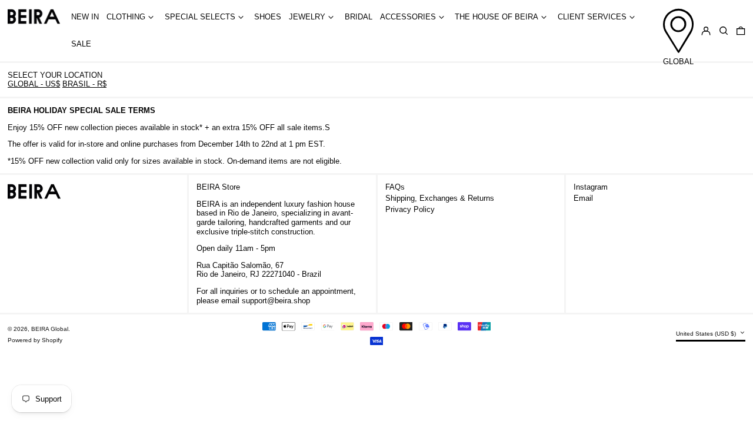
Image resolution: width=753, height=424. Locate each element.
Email (583, 198)
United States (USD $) (707, 333)
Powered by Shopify (35, 340)
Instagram (591, 187)
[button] (723, 31)
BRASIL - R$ (84, 84)
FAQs (395, 187)
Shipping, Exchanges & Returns (439, 198)
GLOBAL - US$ (34, 84)
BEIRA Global (49, 329)
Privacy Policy (410, 209)
